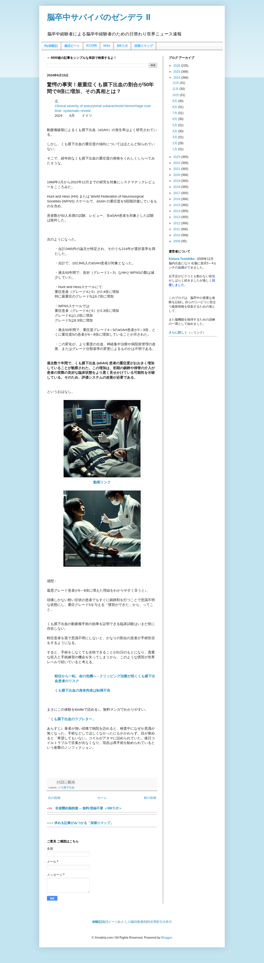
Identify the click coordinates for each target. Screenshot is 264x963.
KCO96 (91, 45)
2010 (177, 235)
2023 (177, 157)
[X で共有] (66, 782)
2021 (177, 169)
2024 (177, 77)
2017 (177, 193)
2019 (177, 181)
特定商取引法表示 (159, 921)
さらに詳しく (178, 332)
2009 (177, 241)
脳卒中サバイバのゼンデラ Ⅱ (98, 17)
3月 (175, 137)
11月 (175, 88)
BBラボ (122, 45)
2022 (177, 163)
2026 (177, 65)
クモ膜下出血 (66, 787)
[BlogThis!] (62, 782)
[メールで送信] (58, 782)
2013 (177, 217)
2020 (177, 175)
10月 (176, 95)
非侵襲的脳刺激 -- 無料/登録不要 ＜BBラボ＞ (87, 808)
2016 (177, 199)
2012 (177, 223)
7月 (175, 113)
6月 (175, 119)
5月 (175, 125)
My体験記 (51, 45)
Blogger (166, 937)
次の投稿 (54, 797)
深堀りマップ (143, 45)
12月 (176, 82)
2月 (175, 143)
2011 (177, 229)
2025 (177, 71)
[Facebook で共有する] (70, 782)
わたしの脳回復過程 (132, 921)
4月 (175, 131)
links (106, 45)
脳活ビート (72, 45)
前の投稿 (150, 797)
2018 (177, 187)
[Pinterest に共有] (73, 782)
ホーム (102, 797)
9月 (175, 101)
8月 (175, 107)
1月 (175, 149)
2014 (177, 211)
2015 (177, 205)
